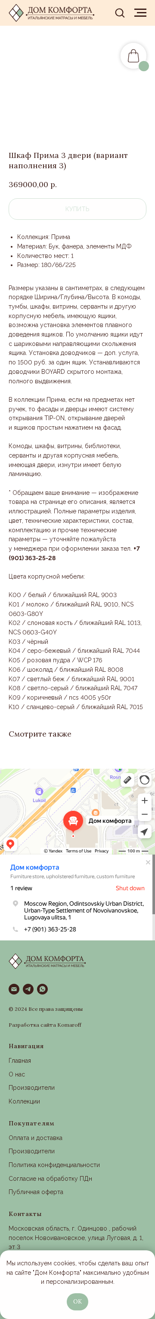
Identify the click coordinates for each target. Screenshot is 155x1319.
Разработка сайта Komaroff (45, 1025)
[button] (120, 12)
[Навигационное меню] (140, 13)
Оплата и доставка (35, 1137)
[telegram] (28, 989)
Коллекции (24, 1101)
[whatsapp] (42, 989)
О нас (17, 1074)
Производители (32, 1087)
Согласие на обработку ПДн (50, 1178)
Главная (20, 1060)
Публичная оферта (36, 1192)
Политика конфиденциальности (54, 1164)
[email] (14, 989)
